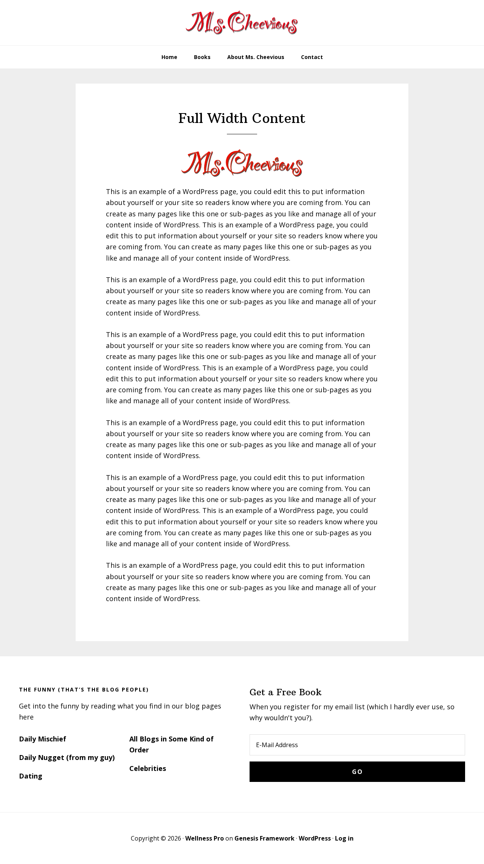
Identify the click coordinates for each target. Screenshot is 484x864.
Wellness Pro (204, 838)
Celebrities (147, 768)
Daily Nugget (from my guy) (67, 757)
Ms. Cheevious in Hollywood (242, 23)
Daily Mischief (42, 738)
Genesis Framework (264, 838)
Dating (30, 775)
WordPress (315, 838)
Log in (344, 838)
